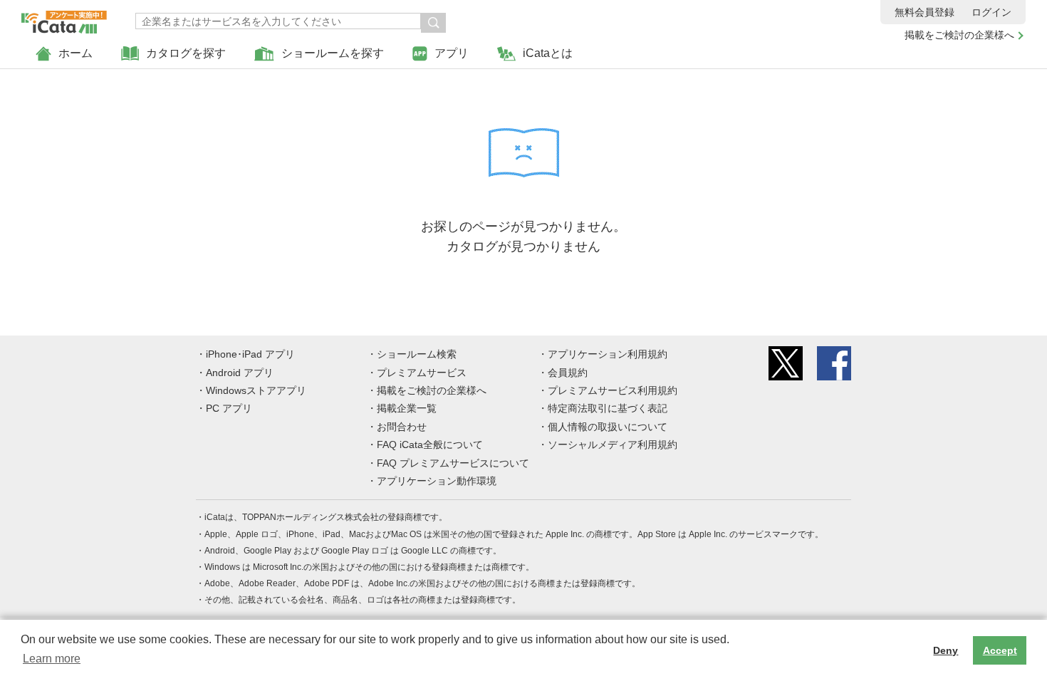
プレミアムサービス (422, 372)
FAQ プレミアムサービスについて (453, 463)
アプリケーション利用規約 (607, 354)
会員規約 (568, 372)
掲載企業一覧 (407, 408)
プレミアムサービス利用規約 (612, 390)
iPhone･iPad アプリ (250, 354)
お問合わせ (402, 426)
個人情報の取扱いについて (607, 426)
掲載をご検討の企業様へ (959, 35)
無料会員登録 (924, 12)
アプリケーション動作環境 (436, 481)
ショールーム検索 (417, 354)
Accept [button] (1000, 650)
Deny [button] (945, 650)
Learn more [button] (51, 659)
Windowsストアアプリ (256, 390)
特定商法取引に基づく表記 (607, 408)
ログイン (991, 12)
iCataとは (548, 53)
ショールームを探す (332, 53)
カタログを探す (186, 53)
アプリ (451, 53)
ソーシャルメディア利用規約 (612, 444)
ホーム (75, 53)
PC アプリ (229, 408)
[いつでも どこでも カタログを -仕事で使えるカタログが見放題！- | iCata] (64, 18)
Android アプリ (240, 372)
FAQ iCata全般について (430, 444)
